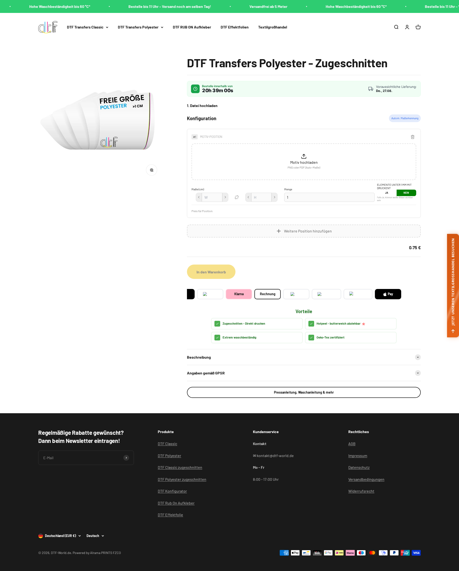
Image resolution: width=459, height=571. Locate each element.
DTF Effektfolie (170, 514)
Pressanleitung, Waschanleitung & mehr (304, 392)
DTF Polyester (169, 455)
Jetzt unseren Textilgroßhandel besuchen (453, 281)
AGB (351, 443)
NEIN (406, 192)
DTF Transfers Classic (85, 27)
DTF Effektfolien (235, 27)
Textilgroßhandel (272, 27)
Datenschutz (359, 467)
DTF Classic (167, 443)
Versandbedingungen (366, 479)
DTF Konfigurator (172, 491)
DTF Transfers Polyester (138, 27)
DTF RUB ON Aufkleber (192, 27)
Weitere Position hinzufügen (308, 231)
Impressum (357, 455)
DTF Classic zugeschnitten (180, 467)
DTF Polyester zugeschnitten (182, 479)
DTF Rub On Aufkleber (176, 503)
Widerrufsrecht (361, 491)
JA (386, 192)
